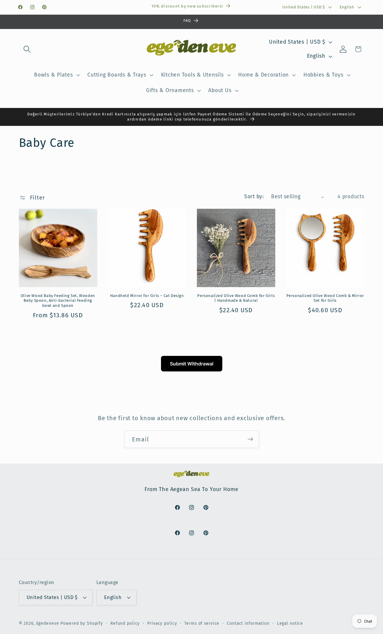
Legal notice (290, 623)
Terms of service (201, 623)
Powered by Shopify (81, 623)
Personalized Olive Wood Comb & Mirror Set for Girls (325, 298)
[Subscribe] (250, 439)
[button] (27, 49)
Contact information (248, 623)
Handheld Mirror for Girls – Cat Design (147, 295)
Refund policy (125, 623)
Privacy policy (162, 623)
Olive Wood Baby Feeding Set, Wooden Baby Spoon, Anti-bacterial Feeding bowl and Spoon (58, 300)
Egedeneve (47, 623)
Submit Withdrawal (191, 364)
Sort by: (254, 196)
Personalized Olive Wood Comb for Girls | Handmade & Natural (236, 298)
